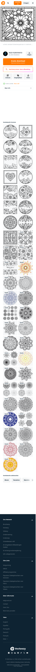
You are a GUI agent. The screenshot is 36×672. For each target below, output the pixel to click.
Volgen (29, 55)
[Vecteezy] (3, 3)
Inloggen (26, 3)
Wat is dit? (16, 83)
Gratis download (18, 62)
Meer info (7, 89)
